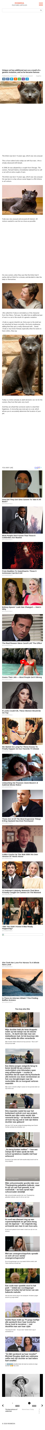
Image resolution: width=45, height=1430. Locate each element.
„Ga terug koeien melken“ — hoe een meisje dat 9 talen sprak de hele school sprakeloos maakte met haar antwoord (21, 1152)
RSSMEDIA (19, 3)
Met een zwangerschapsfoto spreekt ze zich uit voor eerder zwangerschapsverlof (21, 1255)
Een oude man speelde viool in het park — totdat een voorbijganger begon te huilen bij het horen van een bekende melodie (22, 1288)
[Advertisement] (22, 40)
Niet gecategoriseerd (26, 76)
